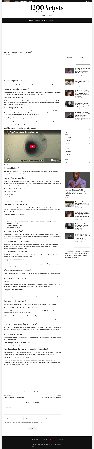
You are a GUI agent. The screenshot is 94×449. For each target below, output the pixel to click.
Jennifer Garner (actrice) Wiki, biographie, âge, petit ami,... (27, 1)
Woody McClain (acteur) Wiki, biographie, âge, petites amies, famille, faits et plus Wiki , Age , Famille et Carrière (82, 71)
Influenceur (78, 151)
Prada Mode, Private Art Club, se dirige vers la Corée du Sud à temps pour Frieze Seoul (82, 82)
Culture (68, 147)
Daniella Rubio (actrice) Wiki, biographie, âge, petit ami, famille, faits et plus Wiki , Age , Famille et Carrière (82, 104)
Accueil (31, 20)
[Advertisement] (32, 38)
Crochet (51, 20)
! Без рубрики (78, 129)
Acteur (67, 132)
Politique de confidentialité (45, 444)
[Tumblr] (89, 1)
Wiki (62, 20)
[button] (11, 1)
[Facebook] (84, 1)
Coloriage (37, 20)
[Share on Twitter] (37, 392)
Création (44, 20)
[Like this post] (34, 392)
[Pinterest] (86, 1)
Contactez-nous (58, 444)
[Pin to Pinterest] (38, 392)
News (57, 20)
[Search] (65, 20)
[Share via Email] (40, 392)
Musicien (78, 154)
